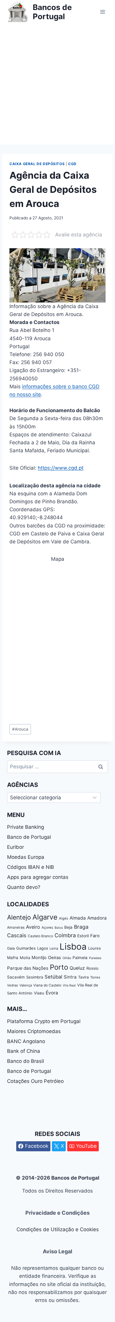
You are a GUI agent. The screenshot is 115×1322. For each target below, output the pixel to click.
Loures (94, 948)
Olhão (67, 958)
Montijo (39, 957)
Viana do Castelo (47, 985)
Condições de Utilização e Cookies (58, 1229)
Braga (81, 927)
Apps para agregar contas (37, 877)
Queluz (77, 968)
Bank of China (23, 1051)
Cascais (16, 935)
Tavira (83, 977)
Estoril (83, 935)
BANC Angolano (26, 1041)
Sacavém (16, 977)
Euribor (15, 847)
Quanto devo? (23, 887)
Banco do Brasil (25, 1061)
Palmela (80, 957)
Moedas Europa (25, 857)
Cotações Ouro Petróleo (35, 1081)
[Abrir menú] (102, 11)
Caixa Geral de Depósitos (37, 164)
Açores (47, 927)
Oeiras (54, 957)
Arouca (20, 729)
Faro (95, 935)
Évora (52, 993)
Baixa (59, 928)
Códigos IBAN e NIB (30, 867)
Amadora (97, 918)
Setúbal (53, 977)
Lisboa (73, 946)
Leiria (54, 948)
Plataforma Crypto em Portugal (43, 1021)
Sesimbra (34, 977)
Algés (63, 918)
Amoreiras (15, 927)
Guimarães (26, 948)
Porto (59, 967)
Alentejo (19, 917)
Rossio (92, 968)
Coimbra (65, 935)
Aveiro (33, 927)
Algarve (45, 917)
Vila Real (69, 985)
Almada (78, 918)
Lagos (42, 948)
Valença (25, 985)
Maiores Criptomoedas (34, 1031)
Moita (25, 957)
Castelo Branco (40, 936)
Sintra (70, 977)
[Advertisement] (57, 84)
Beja (68, 927)
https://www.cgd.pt (60, 468)
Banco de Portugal (29, 837)
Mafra (12, 957)
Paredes (95, 958)
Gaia (11, 948)
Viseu (39, 993)
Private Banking (25, 827)
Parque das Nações (27, 968)
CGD (72, 164)
